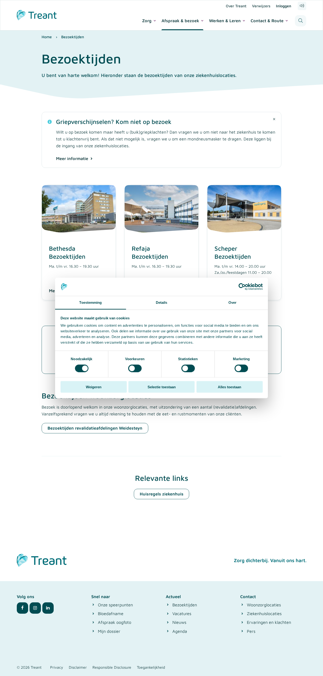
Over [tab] (232, 302)
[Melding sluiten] (274, 119)
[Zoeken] (300, 20)
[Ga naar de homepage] (37, 14)
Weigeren (93, 387)
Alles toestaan (229, 387)
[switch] (135, 368)
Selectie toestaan (162, 387)
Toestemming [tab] (90, 302)
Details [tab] (161, 302)
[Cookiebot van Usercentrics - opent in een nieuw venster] (242, 286)
